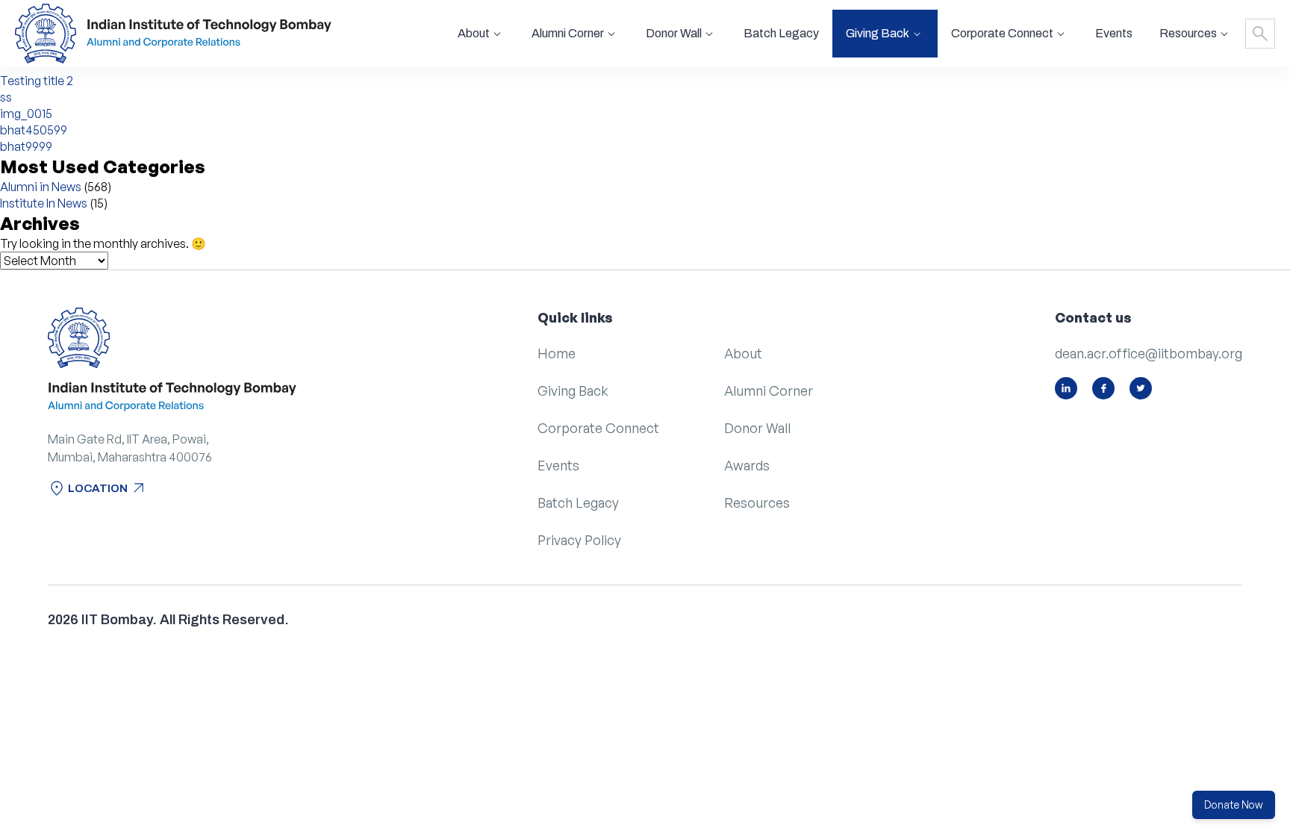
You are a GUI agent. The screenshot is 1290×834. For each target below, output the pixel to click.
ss (6, 97)
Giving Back (573, 390)
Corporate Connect (598, 428)
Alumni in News (40, 186)
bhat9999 (26, 146)
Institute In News (43, 203)
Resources (757, 502)
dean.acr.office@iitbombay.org (1148, 353)
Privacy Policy (579, 540)
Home (557, 353)
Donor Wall (757, 428)
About (743, 353)
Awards (747, 465)
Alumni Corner (768, 390)
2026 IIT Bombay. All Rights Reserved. (168, 619)
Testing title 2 (36, 80)
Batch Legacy (781, 33)
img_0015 (26, 113)
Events (1113, 33)
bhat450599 (33, 129)
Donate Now (1233, 804)
